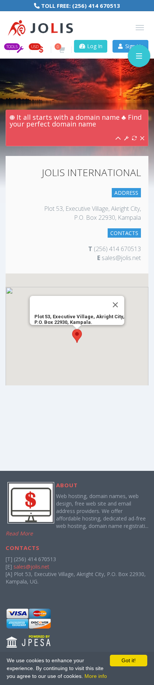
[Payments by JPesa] (29, 627)
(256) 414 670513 (96, 5)
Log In (94, 46)
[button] (77, 336)
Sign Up (134, 46)
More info (95, 676)
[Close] (115, 305)
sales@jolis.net (31, 566)
